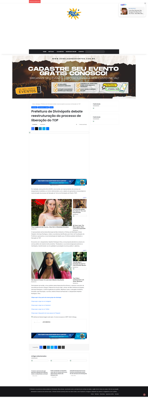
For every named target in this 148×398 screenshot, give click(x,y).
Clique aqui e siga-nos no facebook (41, 305)
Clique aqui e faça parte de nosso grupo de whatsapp (46, 297)
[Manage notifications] (144, 394)
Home (44, 51)
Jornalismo (34, 124)
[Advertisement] (74, 35)
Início (33, 104)
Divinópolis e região (43, 107)
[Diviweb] (74, 14)
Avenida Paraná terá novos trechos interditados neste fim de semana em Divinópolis (78, 372)
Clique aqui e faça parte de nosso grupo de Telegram (45, 313)
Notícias (51, 51)
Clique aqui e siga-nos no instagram (41, 301)
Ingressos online (71, 51)
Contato (81, 51)
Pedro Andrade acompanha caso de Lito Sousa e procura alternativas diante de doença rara (59, 373)
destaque (38, 104)
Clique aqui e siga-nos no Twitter (40, 309)
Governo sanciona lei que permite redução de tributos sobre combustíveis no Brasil (39, 372)
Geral (51, 107)
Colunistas (60, 51)
